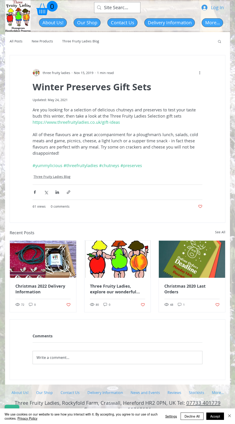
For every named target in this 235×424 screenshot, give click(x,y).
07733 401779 (203, 402)
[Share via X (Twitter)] (46, 192)
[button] (87, 22)
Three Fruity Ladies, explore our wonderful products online (113, 289)
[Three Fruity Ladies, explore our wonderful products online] (117, 259)
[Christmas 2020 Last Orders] (192, 259)
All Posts (16, 41)
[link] (47, 8)
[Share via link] (68, 192)
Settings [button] (171, 416)
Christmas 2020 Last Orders (185, 289)
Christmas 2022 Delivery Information (40, 289)
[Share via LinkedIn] (57, 192)
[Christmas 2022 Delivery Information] (43, 259)
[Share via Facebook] (35, 192)
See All (220, 232)
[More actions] (199, 72)
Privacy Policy (27, 418)
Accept (215, 416)
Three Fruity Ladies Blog (80, 41)
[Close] (229, 416)
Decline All (192, 416)
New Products (42, 41)
